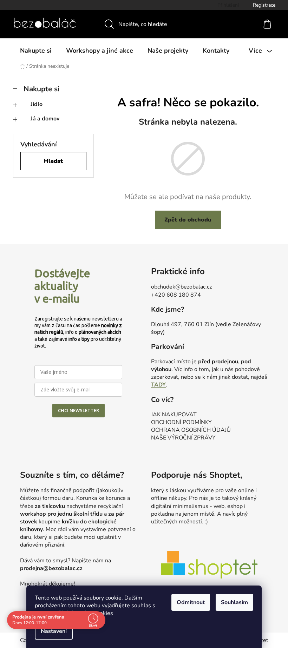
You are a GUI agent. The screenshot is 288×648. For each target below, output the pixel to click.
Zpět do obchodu (187, 220)
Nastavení (54, 631)
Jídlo (36, 104)
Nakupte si (41, 89)
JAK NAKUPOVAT (174, 414)
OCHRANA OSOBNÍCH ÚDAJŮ (191, 430)
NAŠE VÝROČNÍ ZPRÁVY (183, 438)
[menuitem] (36, 50)
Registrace (264, 5)
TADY (158, 385)
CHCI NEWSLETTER (78, 410)
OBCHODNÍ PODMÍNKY (181, 422)
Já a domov (45, 119)
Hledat (53, 161)
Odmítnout (191, 602)
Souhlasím (234, 602)
